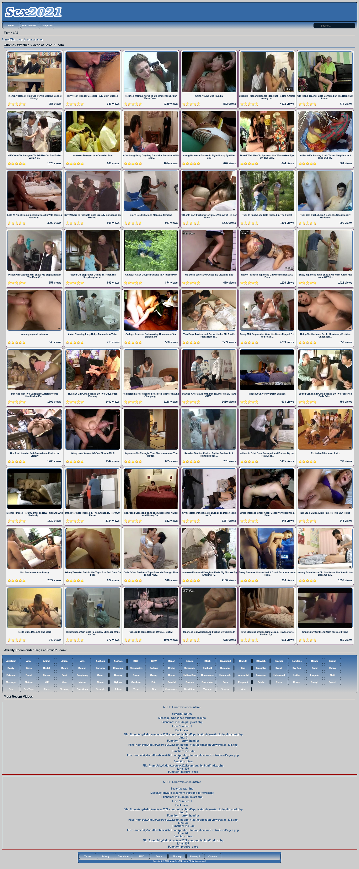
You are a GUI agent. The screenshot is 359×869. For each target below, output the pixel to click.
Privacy (105, 856)
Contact (212, 856)
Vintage (207, 689)
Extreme (10, 675)
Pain (153, 682)
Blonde (243, 661)
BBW (153, 661)
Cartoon (100, 668)
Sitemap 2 (194, 856)
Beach (171, 661)
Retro (279, 682)
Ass (82, 661)
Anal (28, 661)
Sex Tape (29, 689)
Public (261, 682)
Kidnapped (279, 675)
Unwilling (189, 689)
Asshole (118, 661)
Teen (136, 689)
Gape (100, 675)
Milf (47, 682)
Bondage (297, 661)
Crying (171, 668)
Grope (136, 675)
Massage (11, 682)
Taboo (118, 689)
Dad (243, 668)
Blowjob (261, 661)
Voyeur (225, 689)
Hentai (171, 675)
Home (11, 25)
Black (207, 661)
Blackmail (225, 661)
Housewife (225, 675)
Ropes (296, 682)
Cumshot (225, 668)
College (154, 668)
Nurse (100, 682)
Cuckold (207, 668)
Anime (46, 661)
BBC (135, 661)
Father (46, 675)
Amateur (11, 661)
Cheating (118, 668)
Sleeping (64, 689)
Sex (11, 689)
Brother (279, 661)
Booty (10, 668)
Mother (82, 682)
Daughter (261, 668)
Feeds (159, 856)
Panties (190, 682)
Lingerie (314, 675)
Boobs (332, 661)
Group (153, 675)
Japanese (261, 675)
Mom (64, 682)
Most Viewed (29, 25)
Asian (64, 661)
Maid (332, 675)
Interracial (243, 675)
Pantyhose (207, 682)
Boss (29, 668)
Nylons (118, 682)
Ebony (332, 668)
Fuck (64, 675)
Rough (314, 682)
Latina (296, 675)
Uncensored (171, 689)
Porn (225, 682)
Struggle (100, 689)
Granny (118, 675)
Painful (172, 682)
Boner (314, 661)
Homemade (207, 675)
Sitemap (177, 856)
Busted (82, 668)
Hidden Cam (189, 675)
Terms (87, 856)
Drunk (278, 668)
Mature (28, 682)
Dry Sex (297, 668)
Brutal (46, 668)
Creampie (189, 668)
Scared (332, 682)
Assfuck (100, 661)
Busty (64, 668)
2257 (141, 856)
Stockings (82, 689)
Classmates (136, 668)
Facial (29, 675)
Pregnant (243, 682)
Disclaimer (123, 856)
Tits (154, 689)
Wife (243, 689)
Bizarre (189, 661)
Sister (46, 689)
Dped (314, 668)
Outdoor (136, 682)
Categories (47, 25)
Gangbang (82, 675)
